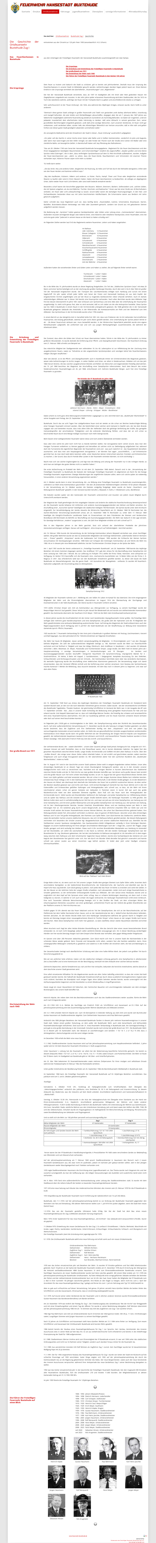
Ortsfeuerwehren (62, 36)
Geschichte (89, 36)
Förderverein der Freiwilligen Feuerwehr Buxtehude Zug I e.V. (127, 1540)
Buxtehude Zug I (77, 36)
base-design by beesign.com (136, 1542)
